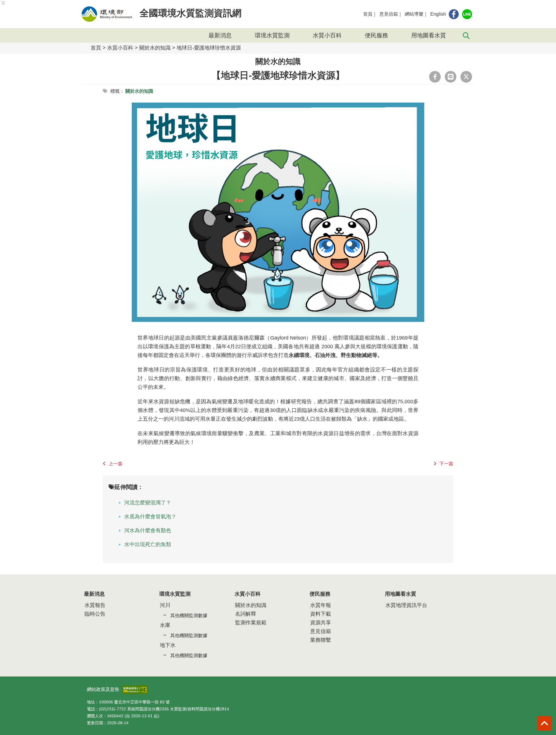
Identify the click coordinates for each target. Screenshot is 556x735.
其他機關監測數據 (188, 615)
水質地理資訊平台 (406, 605)
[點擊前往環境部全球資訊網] (107, 14)
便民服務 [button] (376, 35)
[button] (544, 723)
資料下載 (320, 614)
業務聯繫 (320, 640)
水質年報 (320, 605)
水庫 (165, 625)
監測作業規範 (250, 622)
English (438, 14)
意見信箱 (388, 14)
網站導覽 (414, 14)
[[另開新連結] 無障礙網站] (135, 687)
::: (3, 2)
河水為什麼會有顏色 (147, 530)
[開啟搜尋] (466, 35)
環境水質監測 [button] (272, 35)
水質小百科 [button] (327, 35)
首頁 (367, 14)
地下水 (167, 645)
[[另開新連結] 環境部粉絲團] (453, 14)
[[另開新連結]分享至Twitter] (466, 77)
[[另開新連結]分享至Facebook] (435, 77)
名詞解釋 (245, 614)
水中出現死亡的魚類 (147, 544)
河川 (165, 605)
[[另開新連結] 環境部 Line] (467, 14)
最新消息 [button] (220, 35)
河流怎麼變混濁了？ (147, 503)
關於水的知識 (155, 48)
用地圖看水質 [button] (428, 35)
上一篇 (115, 463)
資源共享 (320, 622)
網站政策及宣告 (103, 689)
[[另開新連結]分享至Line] (450, 77)
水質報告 (95, 605)
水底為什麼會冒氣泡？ (150, 516)
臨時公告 (95, 614)
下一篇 (446, 463)
